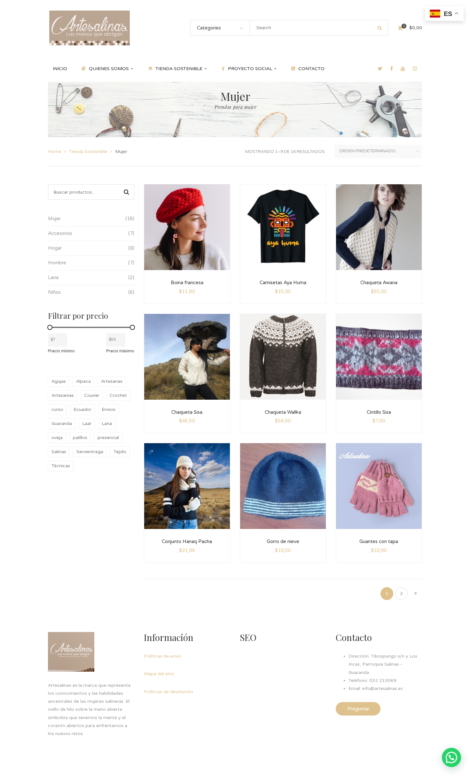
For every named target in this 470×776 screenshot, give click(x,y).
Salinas (58, 451)
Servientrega (89, 451)
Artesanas (111, 381)
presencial (108, 437)
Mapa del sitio (159, 673)
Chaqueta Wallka (283, 412)
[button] (451, 757)
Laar (86, 423)
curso (57, 409)
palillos (80, 437)
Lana (107, 423)
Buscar (126, 192)
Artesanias (62, 395)
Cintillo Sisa (379, 412)
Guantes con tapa (378, 541)
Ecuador (82, 409)
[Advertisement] (288, 692)
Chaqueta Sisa (186, 412)
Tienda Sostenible (88, 151)
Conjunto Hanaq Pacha (187, 541)
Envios (108, 409)
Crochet (118, 395)
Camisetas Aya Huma (283, 282)
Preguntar (358, 709)
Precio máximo (120, 351)
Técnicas (60, 465)
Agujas (58, 381)
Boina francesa (187, 282)
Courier (91, 395)
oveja (57, 437)
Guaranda (61, 423)
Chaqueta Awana (378, 282)
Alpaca (83, 381)
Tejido (120, 451)
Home (54, 151)
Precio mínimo (61, 351)
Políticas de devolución (168, 691)
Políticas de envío (162, 656)
